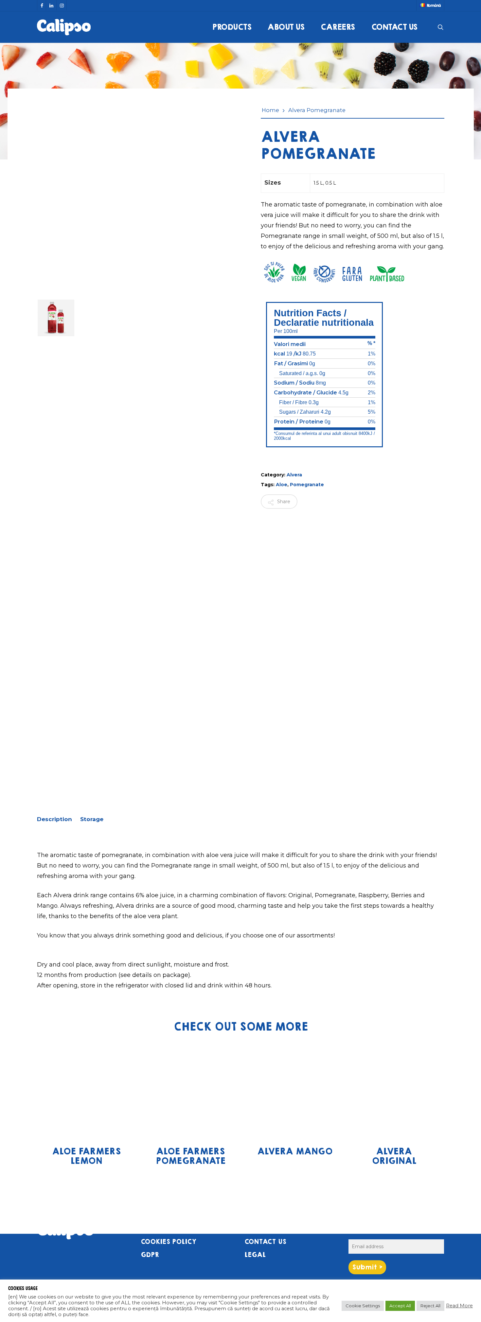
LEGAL (255, 1255)
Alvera (294, 475)
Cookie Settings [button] (363, 1305)
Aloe (281, 484)
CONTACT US (265, 1242)
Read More (459, 1306)
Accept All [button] (400, 1305)
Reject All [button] (430, 1305)
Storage (91, 819)
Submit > (367, 1267)
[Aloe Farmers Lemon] (86, 1089)
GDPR (150, 1255)
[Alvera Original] (393, 1089)
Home (270, 110)
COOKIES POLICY (168, 1242)
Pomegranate (307, 484)
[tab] (58, 819)
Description (54, 819)
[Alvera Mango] (294, 1089)
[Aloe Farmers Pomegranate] (190, 1089)
